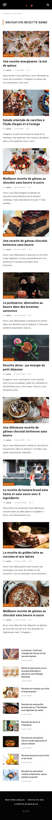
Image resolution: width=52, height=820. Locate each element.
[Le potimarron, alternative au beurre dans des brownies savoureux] (26, 285)
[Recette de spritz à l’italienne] (11, 725)
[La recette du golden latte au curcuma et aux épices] (26, 535)
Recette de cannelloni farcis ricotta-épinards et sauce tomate (34, 741)
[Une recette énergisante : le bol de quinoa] (26, 44)
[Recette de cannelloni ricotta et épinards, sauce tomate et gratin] (11, 775)
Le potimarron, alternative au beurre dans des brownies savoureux (23, 306)
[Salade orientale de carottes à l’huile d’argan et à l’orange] (26, 103)
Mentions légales (15, 800)
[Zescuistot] (26, 4)
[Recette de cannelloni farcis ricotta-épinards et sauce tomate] (11, 741)
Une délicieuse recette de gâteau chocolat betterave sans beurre (25, 431)
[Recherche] (47, 4)
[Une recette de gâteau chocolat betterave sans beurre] (26, 223)
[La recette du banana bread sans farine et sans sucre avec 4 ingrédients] (26, 472)
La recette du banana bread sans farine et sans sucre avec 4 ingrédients (25, 494)
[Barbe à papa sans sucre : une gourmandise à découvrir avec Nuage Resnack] (11, 671)
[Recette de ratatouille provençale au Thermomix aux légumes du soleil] (11, 708)
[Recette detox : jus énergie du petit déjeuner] (26, 348)
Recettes (8, 55)
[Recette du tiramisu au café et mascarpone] (11, 692)
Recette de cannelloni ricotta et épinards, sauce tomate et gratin (34, 774)
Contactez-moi (36, 800)
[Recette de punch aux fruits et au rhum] (11, 759)
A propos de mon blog (26, 804)
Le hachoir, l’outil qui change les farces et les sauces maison (33, 653)
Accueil (6, 13)
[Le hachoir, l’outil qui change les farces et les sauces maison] (11, 654)
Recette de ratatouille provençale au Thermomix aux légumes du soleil (34, 707)
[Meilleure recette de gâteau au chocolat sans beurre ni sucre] (26, 161)
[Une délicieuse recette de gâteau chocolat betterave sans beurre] (26, 410)
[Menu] (5, 4)
